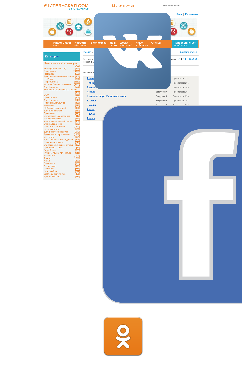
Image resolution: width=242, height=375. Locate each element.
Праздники (49, 113)
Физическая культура (54, 103)
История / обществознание (57, 84)
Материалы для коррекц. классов (61, 89)
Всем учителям (51, 129)
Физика (47, 158)
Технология (49, 155)
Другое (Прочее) (52, 176)
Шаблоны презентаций (55, 108)
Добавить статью (188, 52)
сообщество (142, 43)
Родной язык (50, 150)
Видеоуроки (50, 71)
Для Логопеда (51, 87)
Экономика (49, 163)
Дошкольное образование (56, 134)
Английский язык (52, 118)
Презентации (50, 97)
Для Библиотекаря (53, 110)
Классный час (51, 171)
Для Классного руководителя (58, 139)
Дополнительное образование (59, 76)
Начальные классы (53, 142)
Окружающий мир (53, 124)
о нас (62, 43)
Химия (47, 161)
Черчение (49, 105)
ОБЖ (46, 95)
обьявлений (126, 43)
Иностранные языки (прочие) (58, 121)
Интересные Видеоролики (57, 116)
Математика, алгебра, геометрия (60, 63)
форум (113, 43)
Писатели (49, 168)
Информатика (51, 81)
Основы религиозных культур (58, 145)
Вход (179, 14)
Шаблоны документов (55, 174)
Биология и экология (54, 126)
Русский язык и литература (57, 153)
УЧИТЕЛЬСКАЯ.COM (65, 6)
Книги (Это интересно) (55, 68)
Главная (87, 52)
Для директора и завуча (56, 132)
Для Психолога (51, 100)
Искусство (49, 137)
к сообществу (185, 43)
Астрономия (50, 166)
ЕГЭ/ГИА (48, 79)
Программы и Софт (53, 147)
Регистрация (192, 14)
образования (80, 43)
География (49, 74)
